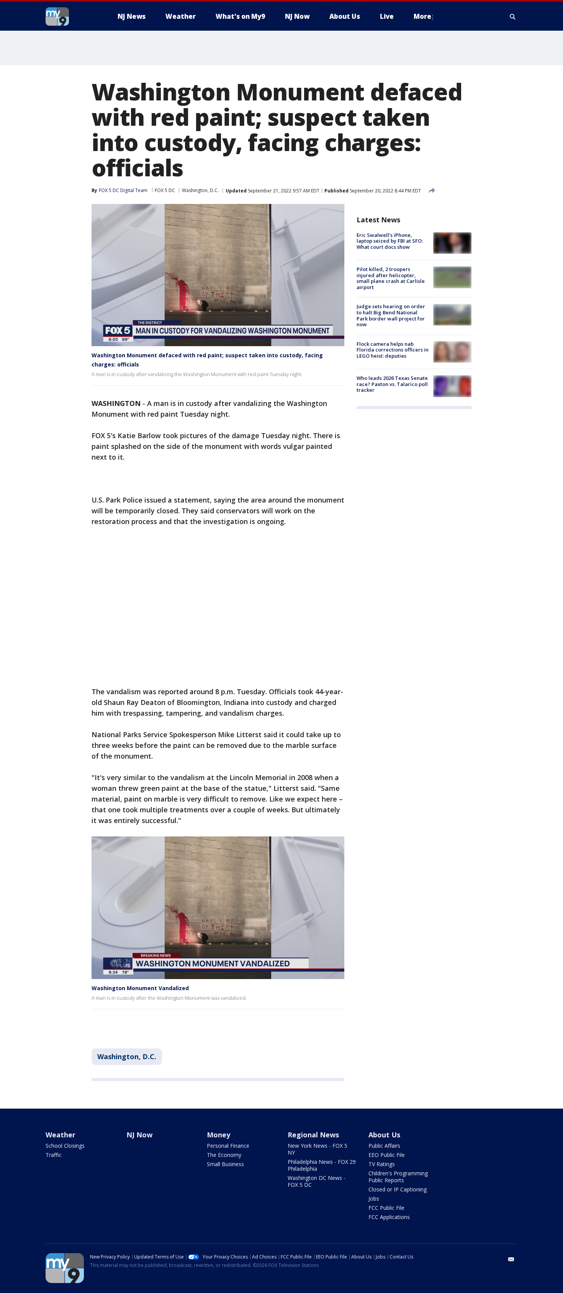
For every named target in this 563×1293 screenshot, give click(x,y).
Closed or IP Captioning (397, 1189)
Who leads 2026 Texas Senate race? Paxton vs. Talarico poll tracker (392, 384)
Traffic (54, 1154)
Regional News (313, 1134)
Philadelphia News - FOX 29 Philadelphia (322, 1165)
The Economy (224, 1154)
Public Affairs (384, 1145)
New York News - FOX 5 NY (317, 1149)
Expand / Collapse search (512, 16)
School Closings (65, 1145)
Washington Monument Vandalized (140, 988)
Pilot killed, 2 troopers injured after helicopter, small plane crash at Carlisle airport (391, 278)
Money (218, 1134)
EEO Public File (386, 1154)
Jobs (373, 1198)
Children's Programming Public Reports (398, 1177)
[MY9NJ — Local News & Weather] (71, 16)
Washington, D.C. (200, 190)
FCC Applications (389, 1217)
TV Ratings (381, 1164)
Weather (60, 1134)
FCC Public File (386, 1207)
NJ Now (139, 1134)
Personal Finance (228, 1145)
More (422, 16)
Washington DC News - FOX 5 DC (316, 1181)
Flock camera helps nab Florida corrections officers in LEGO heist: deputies (393, 349)
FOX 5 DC (165, 190)
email (511, 1259)
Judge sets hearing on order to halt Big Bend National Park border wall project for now (391, 315)
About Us (384, 1134)
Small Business (225, 1164)
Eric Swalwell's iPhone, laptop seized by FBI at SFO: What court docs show (390, 241)
